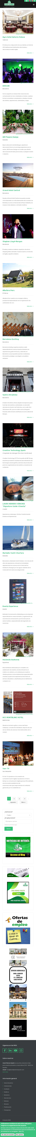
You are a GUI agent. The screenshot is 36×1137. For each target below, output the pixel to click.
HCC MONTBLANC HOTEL (13, 717)
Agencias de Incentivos (26, 83)
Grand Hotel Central (11, 190)
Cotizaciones (8, 1086)
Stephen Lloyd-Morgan (12, 241)
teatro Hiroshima (10, 395)
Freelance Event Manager (26, 500)
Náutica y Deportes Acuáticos (24, 550)
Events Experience (10, 606)
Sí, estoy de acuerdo (8, 1134)
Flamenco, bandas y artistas (25, 238)
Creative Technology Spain (14, 450)
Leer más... (6, 1072)
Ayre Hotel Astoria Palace (14, 37)
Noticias (6, 1101)
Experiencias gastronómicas (25, 336)
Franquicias (7, 1110)
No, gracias (19, 1134)
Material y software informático (25, 765)
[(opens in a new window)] (18, 965)
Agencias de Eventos (27, 287)
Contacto (6, 1089)
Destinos (6, 1092)
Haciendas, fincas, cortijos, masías (26, 656)
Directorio (7, 1095)
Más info (29, 52)
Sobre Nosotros (8, 1083)
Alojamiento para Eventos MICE (25, 34)
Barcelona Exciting (11, 339)
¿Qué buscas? (8, 812)
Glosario (6, 1104)
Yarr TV (6, 768)
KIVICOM (6, 86)
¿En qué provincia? (9, 818)
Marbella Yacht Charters (13, 553)
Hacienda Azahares (11, 660)
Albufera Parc (9, 290)
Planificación (7, 1107)
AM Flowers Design (10, 137)
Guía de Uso (7, 1098)
